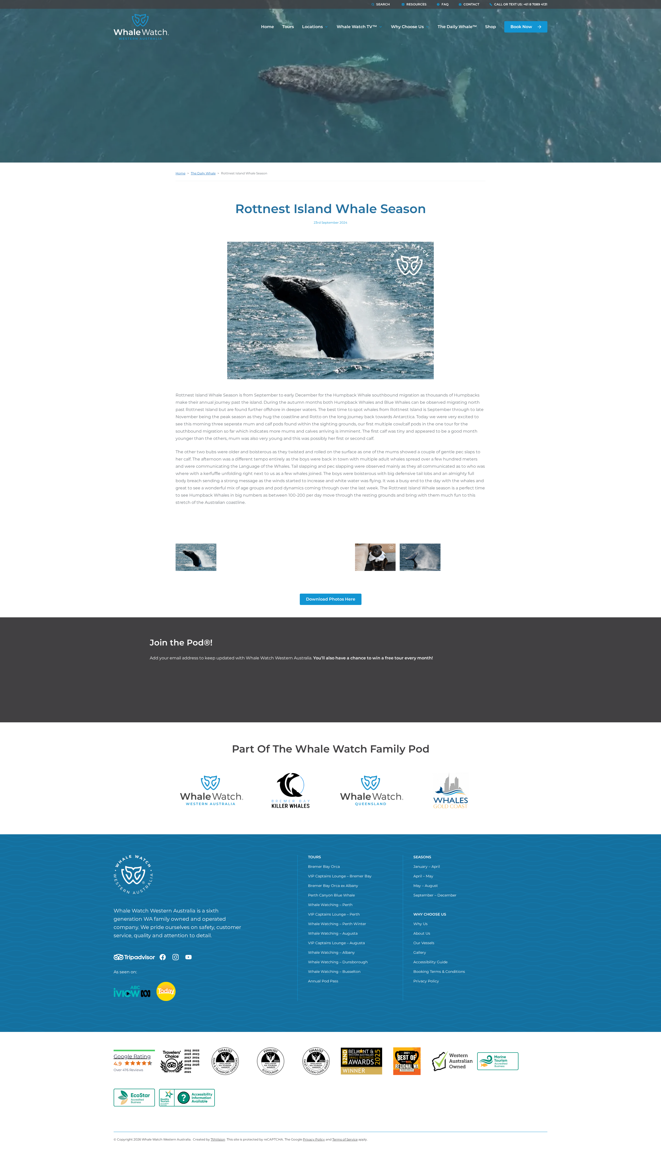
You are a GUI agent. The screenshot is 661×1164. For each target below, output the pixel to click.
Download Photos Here (330, 599)
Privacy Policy (426, 981)
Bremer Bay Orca (324, 866)
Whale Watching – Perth (330, 904)
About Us (421, 933)
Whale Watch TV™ (357, 26)
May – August (425, 885)
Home (267, 26)
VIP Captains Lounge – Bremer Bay (340, 876)
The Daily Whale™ (457, 26)
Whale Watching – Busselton (334, 971)
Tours (288, 26)
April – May (423, 876)
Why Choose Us (407, 26)
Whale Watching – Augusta (333, 933)
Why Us (420, 924)
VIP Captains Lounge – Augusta (336, 943)
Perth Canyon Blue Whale (331, 895)
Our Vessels (423, 943)
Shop (490, 26)
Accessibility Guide (430, 962)
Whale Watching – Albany (331, 952)
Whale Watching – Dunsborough (338, 962)
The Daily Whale (203, 173)
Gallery (419, 952)
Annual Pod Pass (323, 981)
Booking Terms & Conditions (439, 971)
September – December (435, 895)
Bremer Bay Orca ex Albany (333, 885)
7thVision (218, 1139)
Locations (312, 26)
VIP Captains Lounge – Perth (334, 914)
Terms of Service (345, 1139)
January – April (426, 866)
